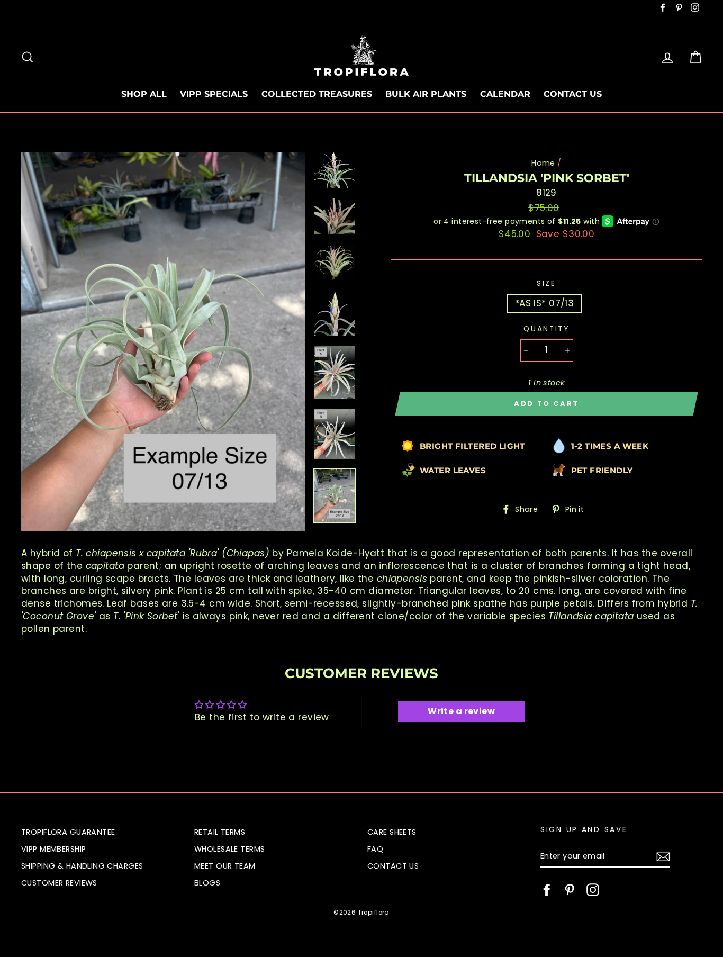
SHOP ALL (144, 94)
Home (543, 163)
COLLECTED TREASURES (316, 94)
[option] (163, 341)
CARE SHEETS (392, 832)
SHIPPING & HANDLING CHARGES (82, 866)
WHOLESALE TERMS (229, 849)
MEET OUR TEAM (225, 866)
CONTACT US (573, 94)
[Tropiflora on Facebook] (546, 889)
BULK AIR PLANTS (425, 94)
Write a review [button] (461, 711)
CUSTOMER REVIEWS (59, 883)
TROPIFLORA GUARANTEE (68, 832)
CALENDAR (505, 94)
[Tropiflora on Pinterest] (569, 889)
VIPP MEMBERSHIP (53, 849)
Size (546, 283)
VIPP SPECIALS (214, 94)
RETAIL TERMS (219, 832)
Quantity (546, 329)
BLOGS (207, 883)
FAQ (375, 849)
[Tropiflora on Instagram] (592, 889)
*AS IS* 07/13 (544, 303)
